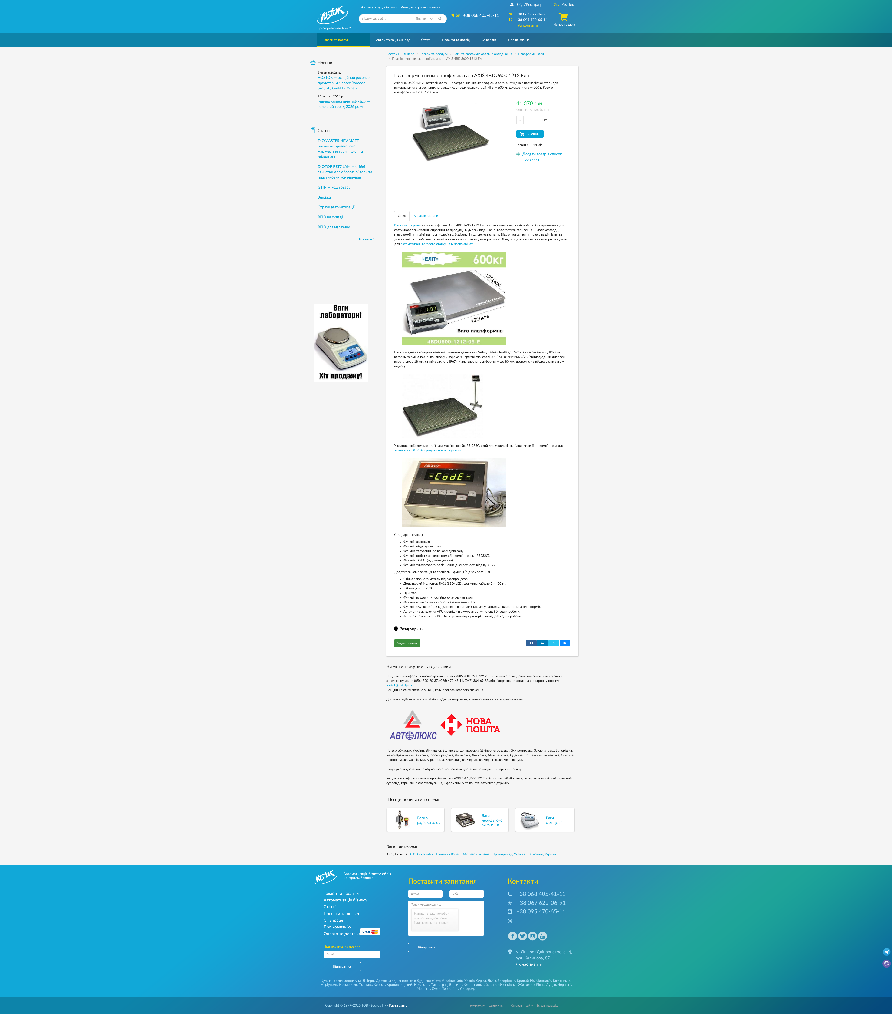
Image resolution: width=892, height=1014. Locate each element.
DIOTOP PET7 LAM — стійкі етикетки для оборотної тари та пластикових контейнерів (345, 172)
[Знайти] (439, 18)
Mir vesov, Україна (476, 854)
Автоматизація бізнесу (393, 40)
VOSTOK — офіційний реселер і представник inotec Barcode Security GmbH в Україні (344, 83)
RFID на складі (330, 217)
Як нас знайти (529, 964)
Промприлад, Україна (509, 854)
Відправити (426, 947)
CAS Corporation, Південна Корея (435, 854)
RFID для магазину (334, 227)
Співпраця (489, 40)
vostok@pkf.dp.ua (399, 685)
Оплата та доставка (343, 934)
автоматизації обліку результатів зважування (427, 450)
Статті (425, 40)
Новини (325, 63)
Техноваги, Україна (542, 854)
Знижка (324, 197)
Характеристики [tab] (426, 216)
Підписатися (342, 966)
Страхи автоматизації (336, 207)
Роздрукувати (411, 629)
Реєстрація (534, 5)
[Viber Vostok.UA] (886, 963)
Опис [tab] (402, 216)
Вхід (519, 5)
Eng (571, 4)
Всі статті (365, 239)
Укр (556, 4)
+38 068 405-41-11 (541, 894)
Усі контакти (528, 25)
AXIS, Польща (396, 854)
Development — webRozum (486, 1005)
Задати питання (407, 643)
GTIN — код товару (334, 187)
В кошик (533, 134)
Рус (564, 4)
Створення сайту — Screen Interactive (534, 1005)
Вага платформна (407, 225)
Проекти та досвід (456, 40)
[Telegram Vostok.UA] (886, 952)
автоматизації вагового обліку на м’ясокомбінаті (437, 244)
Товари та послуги (336, 40)
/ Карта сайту (396, 1005)
